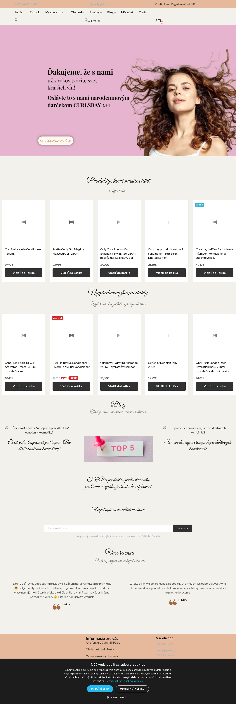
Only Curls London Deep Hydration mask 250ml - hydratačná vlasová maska (212, 367)
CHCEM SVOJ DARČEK (55, 140)
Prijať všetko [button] (100, 688)
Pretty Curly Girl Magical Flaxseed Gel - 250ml (68, 251)
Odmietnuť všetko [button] (132, 688)
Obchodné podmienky (100, 649)
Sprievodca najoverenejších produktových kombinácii (197, 445)
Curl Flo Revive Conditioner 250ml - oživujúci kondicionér (71, 364)
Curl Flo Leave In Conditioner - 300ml (23, 251)
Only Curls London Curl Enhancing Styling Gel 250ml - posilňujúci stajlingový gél (119, 253)
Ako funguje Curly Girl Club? (104, 642)
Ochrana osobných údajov (102, 656)
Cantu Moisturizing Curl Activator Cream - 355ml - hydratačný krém (21, 367)
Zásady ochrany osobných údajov (124, 681)
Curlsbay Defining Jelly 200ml (162, 364)
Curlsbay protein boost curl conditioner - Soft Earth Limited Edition (165, 253)
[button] (118, 697)
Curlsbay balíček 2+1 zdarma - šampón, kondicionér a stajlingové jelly (214, 253)
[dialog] (118, 681)
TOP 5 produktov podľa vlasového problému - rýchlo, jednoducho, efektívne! (118, 483)
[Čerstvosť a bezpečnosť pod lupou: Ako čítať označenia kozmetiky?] (39, 430)
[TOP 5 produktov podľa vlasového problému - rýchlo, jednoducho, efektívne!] (118, 449)
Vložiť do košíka (24, 272)
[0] (159, 20)
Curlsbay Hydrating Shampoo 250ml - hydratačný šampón (119, 364)
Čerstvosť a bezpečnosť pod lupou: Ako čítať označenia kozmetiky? (39, 445)
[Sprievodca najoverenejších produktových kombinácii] (197, 430)
